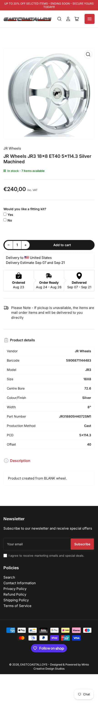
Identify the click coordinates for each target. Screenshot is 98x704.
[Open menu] (90, 19)
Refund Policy (14, 594)
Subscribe (82, 544)
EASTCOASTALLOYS (33, 664)
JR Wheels (12, 148)
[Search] (59, 19)
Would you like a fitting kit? (24, 209)
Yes (10, 215)
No (10, 220)
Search (9, 577)
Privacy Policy (14, 589)
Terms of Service (17, 606)
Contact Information (19, 583)
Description (20, 460)
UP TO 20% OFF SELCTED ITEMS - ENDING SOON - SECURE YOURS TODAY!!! (49, 5)
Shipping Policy (16, 600)
